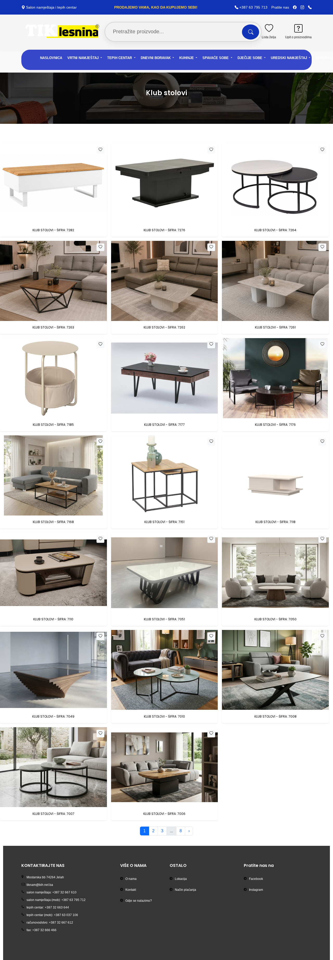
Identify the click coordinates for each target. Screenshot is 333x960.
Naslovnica (51, 58)
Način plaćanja (185, 890)
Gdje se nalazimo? (138, 901)
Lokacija (181, 879)
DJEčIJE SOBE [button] (250, 58)
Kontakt (130, 890)
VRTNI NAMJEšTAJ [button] (83, 58)
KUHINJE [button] (187, 58)
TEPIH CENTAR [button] (120, 58)
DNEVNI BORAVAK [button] (156, 58)
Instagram (256, 890)
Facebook (256, 879)
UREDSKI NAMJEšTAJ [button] (289, 58)
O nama (131, 879)
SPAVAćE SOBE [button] (216, 58)
